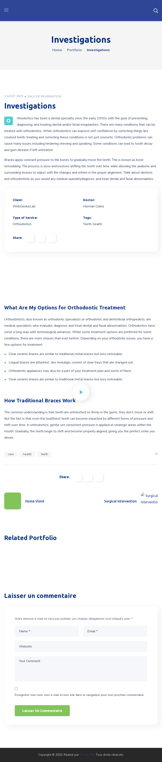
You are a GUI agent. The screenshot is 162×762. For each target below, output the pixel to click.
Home (57, 50)
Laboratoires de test (106, 563)
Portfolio (74, 50)
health (27, 454)
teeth (44, 454)
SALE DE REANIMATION (44, 96)
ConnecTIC (87, 755)
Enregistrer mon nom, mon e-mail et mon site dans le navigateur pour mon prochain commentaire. (79, 695)
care (11, 454)
